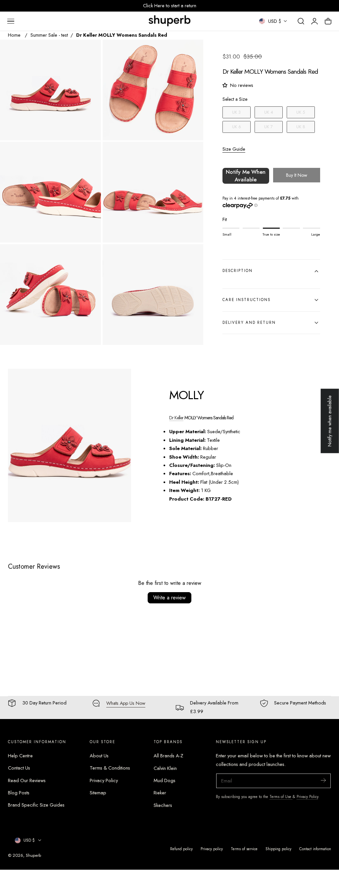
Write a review (169, 597)
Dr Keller (176, 417)
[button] (11, 21)
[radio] (236, 112)
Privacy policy (212, 849)
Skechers (163, 805)
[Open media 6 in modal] (191, 256)
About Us (99, 755)
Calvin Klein (165, 768)
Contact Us (19, 768)
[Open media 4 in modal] (191, 154)
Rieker (160, 792)
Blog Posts (18, 792)
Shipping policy (278, 849)
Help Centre (20, 755)
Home (14, 35)
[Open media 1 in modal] (89, 51)
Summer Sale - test (49, 35)
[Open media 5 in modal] (89, 256)
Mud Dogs (164, 780)
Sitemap (98, 792)
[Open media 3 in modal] (89, 154)
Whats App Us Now (125, 703)
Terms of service (244, 849)
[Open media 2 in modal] (191, 51)
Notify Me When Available (246, 175)
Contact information (315, 849)
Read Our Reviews (27, 780)
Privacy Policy (104, 780)
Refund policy (181, 849)
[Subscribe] (323, 780)
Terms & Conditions (110, 768)
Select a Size (234, 99)
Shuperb (33, 855)
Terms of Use (281, 796)
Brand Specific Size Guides (36, 805)
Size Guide (233, 149)
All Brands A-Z (168, 755)
